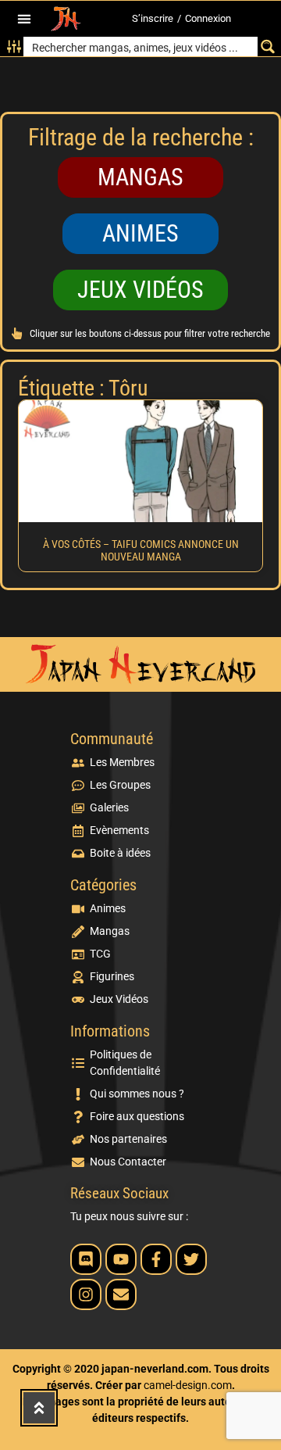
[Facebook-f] (156, 1259)
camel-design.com (188, 1385)
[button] (24, 19)
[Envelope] (121, 1294)
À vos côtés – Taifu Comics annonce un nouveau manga (141, 551)
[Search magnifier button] (267, 46)
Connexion (208, 18)
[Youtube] (121, 1259)
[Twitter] (191, 1259)
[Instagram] (85, 1294)
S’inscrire (152, 18)
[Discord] (85, 1259)
